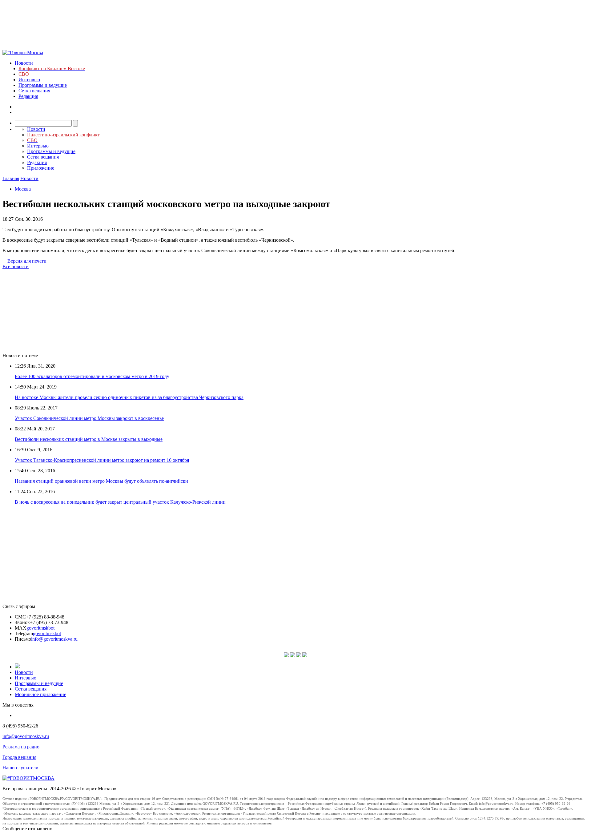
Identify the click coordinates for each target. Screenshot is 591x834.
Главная (10, 178)
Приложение (40, 168)
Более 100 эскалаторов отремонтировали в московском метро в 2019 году (92, 376)
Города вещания (19, 757)
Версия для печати (26, 261)
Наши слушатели (20, 767)
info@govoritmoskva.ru (54, 639)
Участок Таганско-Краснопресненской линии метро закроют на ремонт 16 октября (102, 460)
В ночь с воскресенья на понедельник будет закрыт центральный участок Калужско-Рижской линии (120, 502)
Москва (23, 188)
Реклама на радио (20, 746)
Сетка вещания (34, 90)
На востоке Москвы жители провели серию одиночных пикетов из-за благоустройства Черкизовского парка (129, 397)
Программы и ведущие (42, 85)
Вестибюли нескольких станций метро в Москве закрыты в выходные (89, 439)
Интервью (29, 79)
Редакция (28, 96)
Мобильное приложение (40, 694)
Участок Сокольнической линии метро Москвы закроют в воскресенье (89, 418)
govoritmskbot (40, 628)
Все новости (15, 266)
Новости (24, 63)
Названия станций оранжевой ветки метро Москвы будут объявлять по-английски (101, 481)
